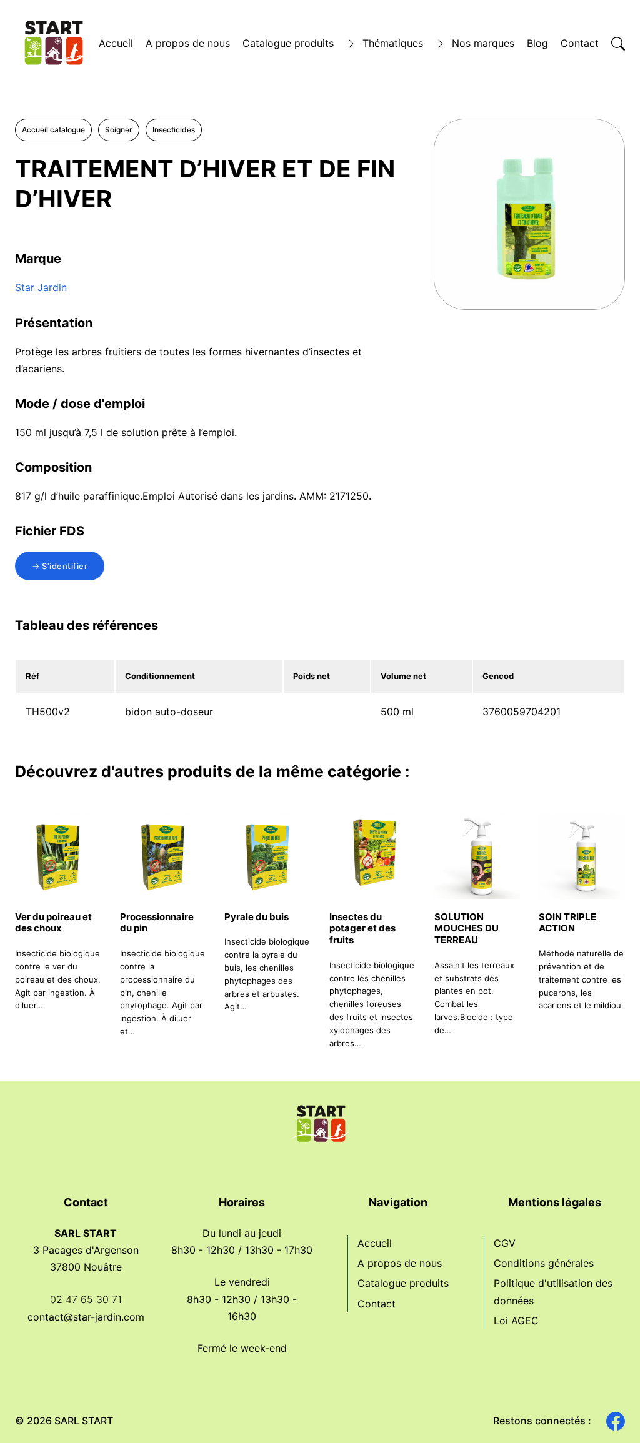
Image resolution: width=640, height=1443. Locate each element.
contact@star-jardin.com (86, 1317)
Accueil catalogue (53, 129)
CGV (505, 1243)
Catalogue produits (288, 43)
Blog (537, 43)
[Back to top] (608, 1411)
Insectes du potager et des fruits (362, 928)
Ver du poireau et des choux (53, 923)
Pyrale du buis (256, 917)
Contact (580, 43)
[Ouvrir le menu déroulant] (351, 43)
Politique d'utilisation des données (553, 1291)
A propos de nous (188, 43)
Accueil (116, 43)
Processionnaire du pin (157, 923)
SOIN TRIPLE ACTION (567, 923)
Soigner (118, 129)
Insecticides (173, 129)
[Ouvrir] (618, 44)
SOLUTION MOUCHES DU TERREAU (466, 928)
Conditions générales (544, 1263)
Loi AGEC (516, 1320)
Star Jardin (41, 287)
